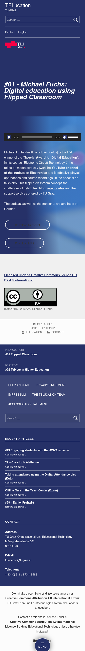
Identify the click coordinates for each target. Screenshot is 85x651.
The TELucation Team (48, 394)
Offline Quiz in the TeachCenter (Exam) (31, 490)
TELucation (18, 5)
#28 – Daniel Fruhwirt (19, 502)
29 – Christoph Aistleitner (22, 462)
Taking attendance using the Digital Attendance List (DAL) (40, 476)
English (22, 32)
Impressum (17, 394)
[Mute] (65, 137)
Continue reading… (15, 454)
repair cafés (55, 188)
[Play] (9, 137)
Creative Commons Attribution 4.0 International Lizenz (42, 598)
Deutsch (10, 32)
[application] (42, 137)
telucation (34, 332)
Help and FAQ (18, 385)
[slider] (73, 136)
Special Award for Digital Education (50, 157)
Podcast (57, 332)
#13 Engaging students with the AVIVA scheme (37, 450)
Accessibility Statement (28, 404)
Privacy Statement (51, 385)
